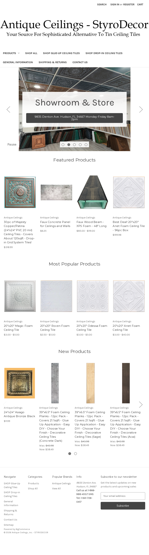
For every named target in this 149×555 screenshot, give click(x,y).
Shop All (31, 53)
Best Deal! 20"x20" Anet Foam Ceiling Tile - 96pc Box (129, 226)
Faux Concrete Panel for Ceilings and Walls (55, 224)
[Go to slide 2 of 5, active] (68, 144)
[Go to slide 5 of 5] (86, 144)
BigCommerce (23, 529)
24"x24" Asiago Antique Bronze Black (19, 414)
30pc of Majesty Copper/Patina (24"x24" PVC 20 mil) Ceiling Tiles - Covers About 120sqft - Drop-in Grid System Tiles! (19, 232)
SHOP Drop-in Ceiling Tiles (104, 53)
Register (128, 4)
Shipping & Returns (53, 62)
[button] (74, 540)
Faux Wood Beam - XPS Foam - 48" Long (91, 224)
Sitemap (9, 524)
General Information (18, 62)
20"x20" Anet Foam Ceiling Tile (126, 328)
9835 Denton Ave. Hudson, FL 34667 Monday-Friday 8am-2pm (74, 118)
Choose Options (56, 195)
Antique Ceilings (61, 483)
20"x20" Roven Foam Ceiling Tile (55, 328)
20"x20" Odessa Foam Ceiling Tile (91, 328)
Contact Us (80, 62)
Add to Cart (20, 192)
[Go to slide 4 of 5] (80, 144)
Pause (11, 144)
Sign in (114, 4)
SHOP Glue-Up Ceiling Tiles (61, 53)
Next (140, 109)
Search (101, 4)
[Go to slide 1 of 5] (63, 144)
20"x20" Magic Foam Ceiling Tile (18, 328)
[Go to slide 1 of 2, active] (69, 453)
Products (9, 53)
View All (56, 488)
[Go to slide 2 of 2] (75, 453)
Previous (8, 109)
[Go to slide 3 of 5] (74, 144)
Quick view (53, 189)
